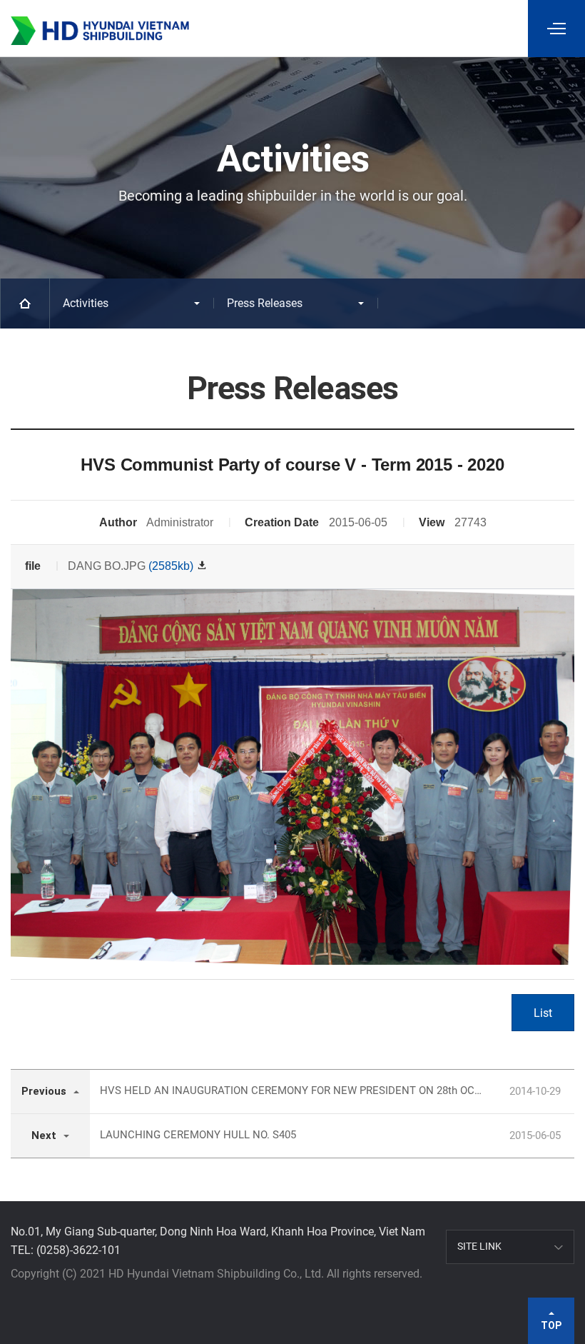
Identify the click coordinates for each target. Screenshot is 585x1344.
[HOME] (25, 304)
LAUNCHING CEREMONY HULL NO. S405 (198, 1134)
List (543, 1013)
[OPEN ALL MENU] (556, 28)
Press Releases (264, 303)
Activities (85, 303)
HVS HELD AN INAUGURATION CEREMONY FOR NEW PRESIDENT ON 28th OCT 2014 (291, 1090)
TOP (551, 1325)
